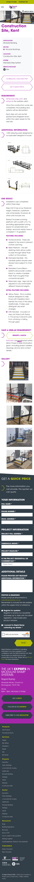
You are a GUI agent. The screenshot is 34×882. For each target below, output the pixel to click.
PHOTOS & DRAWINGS (10, 595)
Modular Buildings (13, 49)
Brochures (5, 830)
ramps (9, 101)
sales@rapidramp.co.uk (10, 600)
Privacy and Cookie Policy (10, 876)
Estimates (10, 341)
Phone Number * (8, 511)
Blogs (3, 824)
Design (4, 740)
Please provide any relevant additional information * (14, 577)
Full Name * (6, 504)
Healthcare (5, 771)
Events (4, 780)
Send (23, 643)
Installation (5, 746)
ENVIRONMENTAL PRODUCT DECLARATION (15, 841)
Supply (4, 749)
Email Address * (8, 519)
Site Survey (5, 755)
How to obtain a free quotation (11, 836)
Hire (7, 69)
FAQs (21, 876)
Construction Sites (7, 786)
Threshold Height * (10, 543)
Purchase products (7, 733)
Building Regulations (8, 827)
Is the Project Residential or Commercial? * (14, 560)
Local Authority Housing (9, 768)
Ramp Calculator (7, 849)
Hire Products (6, 730)
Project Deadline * (10, 551)
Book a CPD (6, 833)
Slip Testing (5, 743)
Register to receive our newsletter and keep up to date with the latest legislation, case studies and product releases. (18, 615)
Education (5, 762)
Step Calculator (7, 852)
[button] (2, 17)
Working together (7, 838)
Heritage (4, 777)
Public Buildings (6, 765)
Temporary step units (14, 99)
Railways (4, 783)
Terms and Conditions (23, 874)
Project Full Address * (12, 534)
